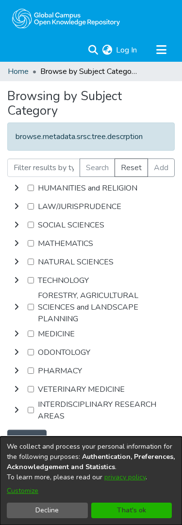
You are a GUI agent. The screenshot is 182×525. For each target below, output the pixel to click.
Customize (22, 490)
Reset (131, 167)
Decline (47, 510)
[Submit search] (93, 50)
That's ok (131, 510)
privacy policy (125, 477)
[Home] (66, 18)
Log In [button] (127, 50)
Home (18, 71)
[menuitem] (107, 50)
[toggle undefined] (16, 188)
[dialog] (91, 481)
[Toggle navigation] (161, 50)
